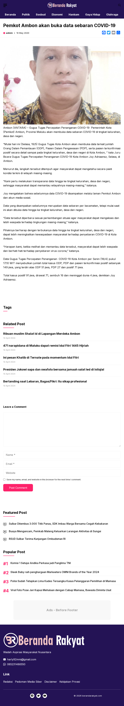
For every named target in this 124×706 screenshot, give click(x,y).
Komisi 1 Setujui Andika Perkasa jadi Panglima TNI (40, 563)
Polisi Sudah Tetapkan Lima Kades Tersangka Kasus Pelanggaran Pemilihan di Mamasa (63, 581)
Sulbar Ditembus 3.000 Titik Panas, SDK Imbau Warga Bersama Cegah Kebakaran (58, 523)
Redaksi (8, 681)
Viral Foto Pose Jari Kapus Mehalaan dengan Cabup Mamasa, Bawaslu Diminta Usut (60, 590)
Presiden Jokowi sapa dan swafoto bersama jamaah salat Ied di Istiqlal (53, 369)
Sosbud (41, 14)
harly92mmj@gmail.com (21, 659)
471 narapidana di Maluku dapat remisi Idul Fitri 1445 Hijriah (46, 345)
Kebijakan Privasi (69, 681)
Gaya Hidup (92, 14)
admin (9, 33)
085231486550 (16, 664)
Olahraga (112, 14)
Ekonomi (57, 14)
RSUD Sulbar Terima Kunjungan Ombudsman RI (37, 538)
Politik (26, 14)
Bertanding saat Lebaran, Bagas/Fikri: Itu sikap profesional (45, 381)
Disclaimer (50, 681)
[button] (119, 5)
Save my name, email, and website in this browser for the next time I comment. (44, 479)
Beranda (10, 14)
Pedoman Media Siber (28, 681)
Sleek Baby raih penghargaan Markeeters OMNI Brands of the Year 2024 (54, 572)
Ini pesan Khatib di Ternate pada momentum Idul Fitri (41, 357)
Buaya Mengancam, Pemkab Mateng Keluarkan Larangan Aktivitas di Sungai (55, 531)
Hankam (74, 14)
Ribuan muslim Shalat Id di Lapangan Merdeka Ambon (41, 333)
